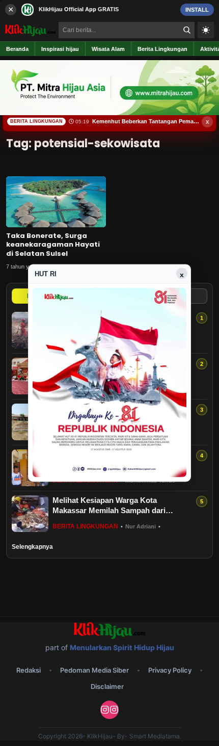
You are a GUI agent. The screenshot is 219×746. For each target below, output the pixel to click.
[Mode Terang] (206, 30)
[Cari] (186, 30)
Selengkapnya (32, 546)
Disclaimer (107, 686)
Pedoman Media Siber (94, 670)
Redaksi (28, 670)
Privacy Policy (169, 670)
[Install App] (109, 9)
